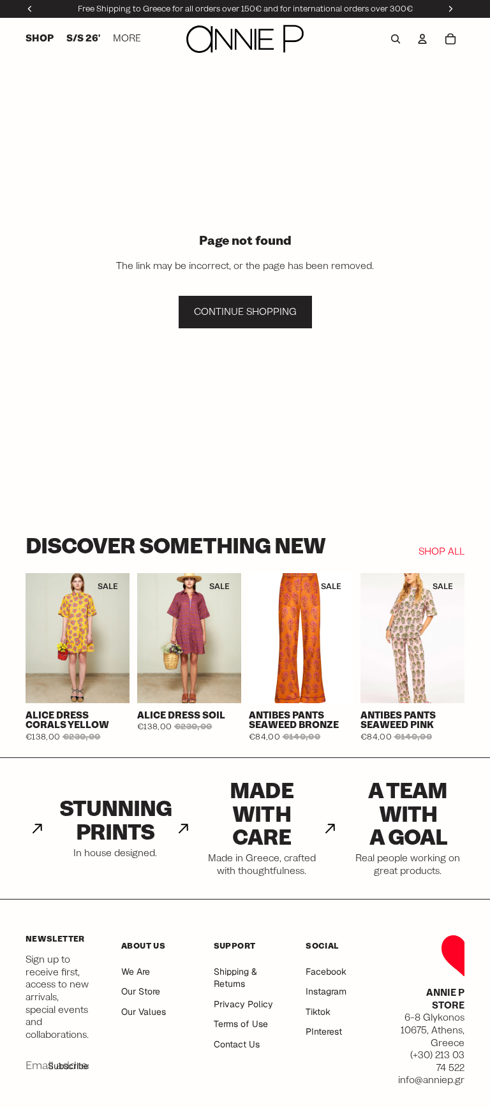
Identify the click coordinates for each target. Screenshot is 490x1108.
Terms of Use (241, 1024)
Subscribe (68, 1066)
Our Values (143, 1011)
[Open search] (396, 39)
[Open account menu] (422, 39)
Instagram (326, 991)
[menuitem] (127, 39)
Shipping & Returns (235, 978)
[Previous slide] (35, 638)
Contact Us (237, 1044)
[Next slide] (120, 638)
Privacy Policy (243, 1004)
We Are (135, 971)
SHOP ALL (441, 552)
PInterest (324, 1031)
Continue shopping (245, 312)
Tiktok (318, 1011)
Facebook (326, 971)
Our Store (140, 991)
